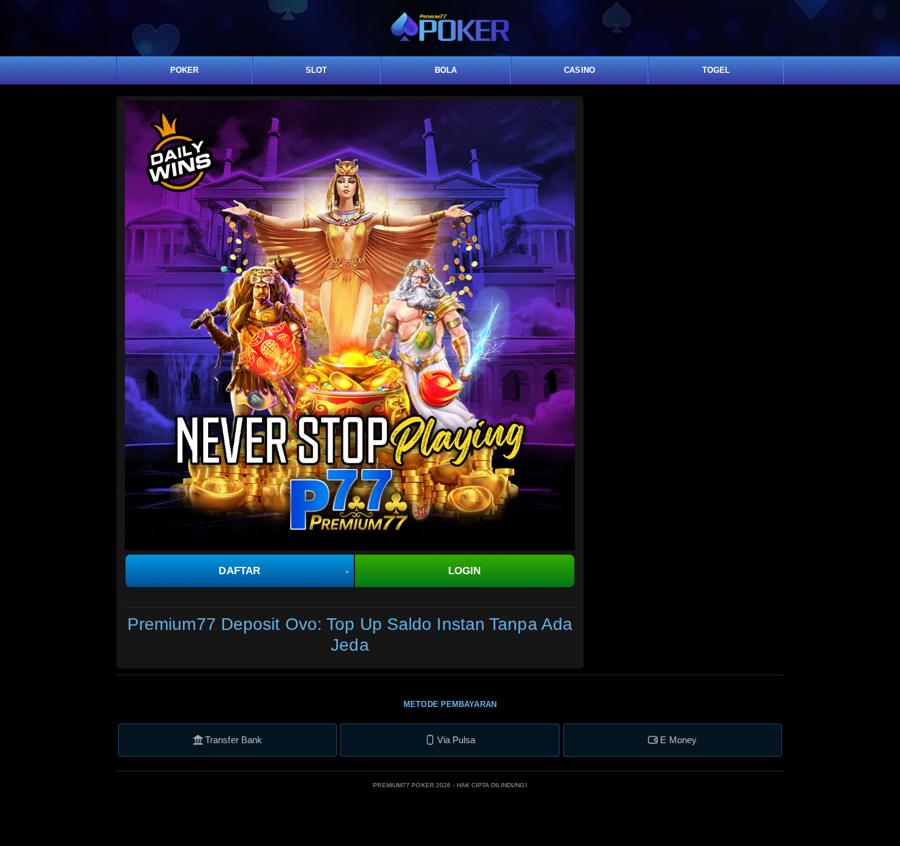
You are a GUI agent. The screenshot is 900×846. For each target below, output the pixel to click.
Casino (579, 70)
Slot (316, 70)
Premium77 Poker (404, 785)
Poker (184, 70)
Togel (716, 70)
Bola (446, 70)
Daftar (239, 571)
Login (464, 571)
